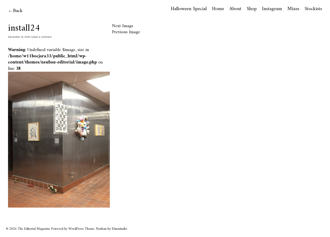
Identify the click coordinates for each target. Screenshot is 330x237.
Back (18, 10)
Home (218, 9)
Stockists (313, 9)
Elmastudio (119, 229)
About (235, 9)
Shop (252, 9)
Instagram (272, 9)
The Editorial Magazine (34, 229)
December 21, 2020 (19, 37)
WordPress (76, 229)
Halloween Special (189, 9)
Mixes (293, 9)
